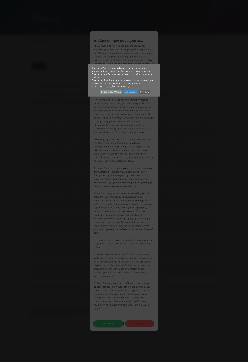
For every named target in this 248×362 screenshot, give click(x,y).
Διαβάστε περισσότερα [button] (111, 91)
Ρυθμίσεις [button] (144, 91)
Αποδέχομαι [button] (130, 91)
